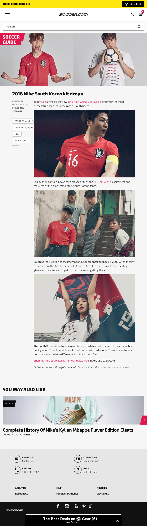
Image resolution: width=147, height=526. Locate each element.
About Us (20, 488)
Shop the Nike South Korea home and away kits (62, 360)
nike (17, 134)
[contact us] (15, 512)
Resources (21, 493)
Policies (102, 488)
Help (59, 488)
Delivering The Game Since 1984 (23, 4)
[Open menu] (7, 16)
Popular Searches (67, 493)
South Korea (21, 140)
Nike (44, 101)
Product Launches (24, 127)
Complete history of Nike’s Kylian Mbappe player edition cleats (68, 430)
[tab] (32, 487)
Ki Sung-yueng (102, 181)
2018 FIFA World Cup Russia (29, 121)
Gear (27, 434)
